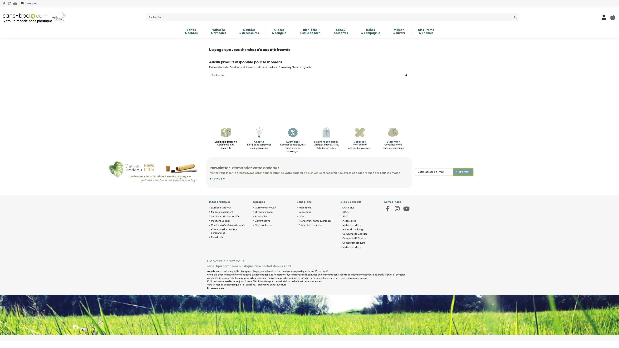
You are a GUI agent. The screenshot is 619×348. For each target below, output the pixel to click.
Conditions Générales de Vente (228, 225)
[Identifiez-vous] (604, 17)
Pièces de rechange (353, 229)
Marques (32, 3)
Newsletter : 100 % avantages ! (315, 220)
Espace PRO (262, 216)
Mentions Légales (221, 220)
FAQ (345, 216)
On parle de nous (264, 211)
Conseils (259, 141)
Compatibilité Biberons (355, 238)
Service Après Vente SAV (225, 216)
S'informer (393, 141)
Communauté (262, 220)
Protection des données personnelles (224, 231)
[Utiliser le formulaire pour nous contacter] (22, 3)
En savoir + (217, 178)
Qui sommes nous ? (265, 207)
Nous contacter (263, 225)
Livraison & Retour (221, 207)
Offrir (302, 216)
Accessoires (349, 220)
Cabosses (360, 141)
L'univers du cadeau (326, 141)
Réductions (305, 211)
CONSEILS (348, 207)
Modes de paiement (222, 211)
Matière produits (351, 225)
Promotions (305, 207)
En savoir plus (215, 288)
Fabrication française (310, 225)
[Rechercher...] (515, 17)
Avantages (293, 141)
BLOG (345, 211)
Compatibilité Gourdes (354, 233)
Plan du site (217, 237)
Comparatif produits (353, 242)
